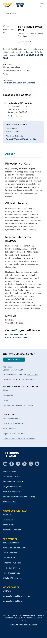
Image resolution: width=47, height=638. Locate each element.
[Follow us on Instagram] (30, 464)
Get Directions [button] (14, 116)
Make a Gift (14, 359)
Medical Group (9, 501)
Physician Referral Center (14, 433)
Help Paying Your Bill (12, 567)
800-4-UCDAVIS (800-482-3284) (21, 139)
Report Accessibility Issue (31, 618)
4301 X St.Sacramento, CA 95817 (13, 368)
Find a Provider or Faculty (14, 547)
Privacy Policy (20, 617)
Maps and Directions (12, 529)
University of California (13, 600)
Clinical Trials (9, 557)
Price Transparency (11, 572)
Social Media (8, 524)
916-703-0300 (12, 131)
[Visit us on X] (23, 464)
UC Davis (7, 590)
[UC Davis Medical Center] (13, 5)
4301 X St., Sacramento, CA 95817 (23, 624)
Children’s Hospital (11, 476)
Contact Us (8, 519)
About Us (7, 514)
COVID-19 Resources (12, 577)
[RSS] (36, 464)
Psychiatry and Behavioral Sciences (19, 82)
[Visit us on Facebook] (10, 464)
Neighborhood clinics (12, 486)
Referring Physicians (12, 562)
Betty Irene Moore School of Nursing (19, 496)
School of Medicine (11, 491)
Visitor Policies (9, 428)
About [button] (9, 154)
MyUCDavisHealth (11, 418)
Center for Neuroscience (16, 337)
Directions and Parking (13, 423)
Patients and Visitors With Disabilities (19, 438)
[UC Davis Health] (12, 454)
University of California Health (16, 595)
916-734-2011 (32, 374)
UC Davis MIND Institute (16, 334)
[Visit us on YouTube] (5, 464)
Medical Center (11, 13)
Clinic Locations (10, 552)
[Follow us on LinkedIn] (17, 464)
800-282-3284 (27, 379)
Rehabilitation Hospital (13, 481)
